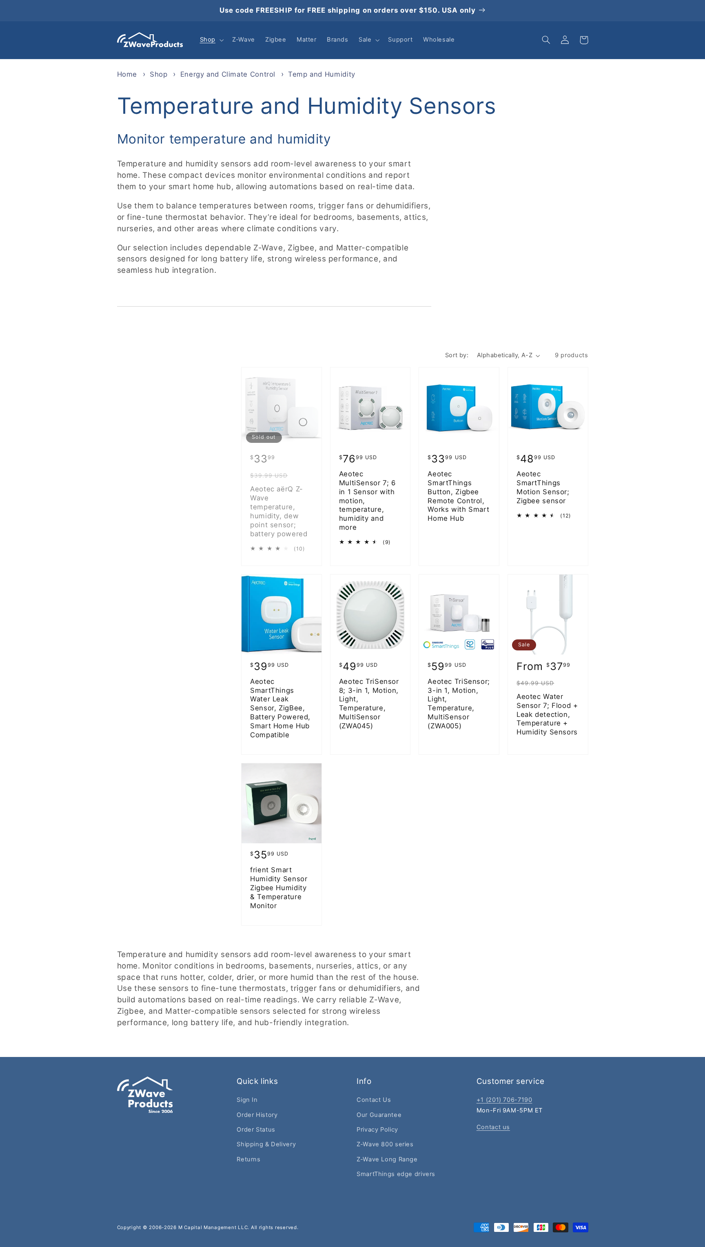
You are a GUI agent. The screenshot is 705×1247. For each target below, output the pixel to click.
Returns (248, 1159)
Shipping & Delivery (266, 1144)
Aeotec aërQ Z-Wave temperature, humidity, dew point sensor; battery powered (278, 511)
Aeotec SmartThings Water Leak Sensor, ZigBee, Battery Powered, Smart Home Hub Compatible (280, 708)
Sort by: (456, 355)
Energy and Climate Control (229, 74)
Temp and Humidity (321, 74)
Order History (257, 1115)
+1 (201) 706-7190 (504, 1099)
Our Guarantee (379, 1115)
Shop (160, 74)
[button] (211, 40)
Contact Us (374, 1099)
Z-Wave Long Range (387, 1159)
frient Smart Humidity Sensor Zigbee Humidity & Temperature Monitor (278, 887)
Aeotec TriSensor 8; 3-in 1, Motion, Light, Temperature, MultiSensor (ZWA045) (369, 703)
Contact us (493, 1127)
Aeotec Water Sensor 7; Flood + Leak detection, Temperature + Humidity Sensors (547, 714)
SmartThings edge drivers (396, 1174)
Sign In (247, 1099)
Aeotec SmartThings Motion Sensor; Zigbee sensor (543, 487)
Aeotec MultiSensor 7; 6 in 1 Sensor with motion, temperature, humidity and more (367, 500)
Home (127, 74)
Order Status (256, 1129)
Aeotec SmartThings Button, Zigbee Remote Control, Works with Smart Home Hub (458, 496)
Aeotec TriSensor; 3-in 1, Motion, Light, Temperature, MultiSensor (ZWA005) (459, 703)
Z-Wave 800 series (385, 1144)
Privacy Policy (377, 1129)
